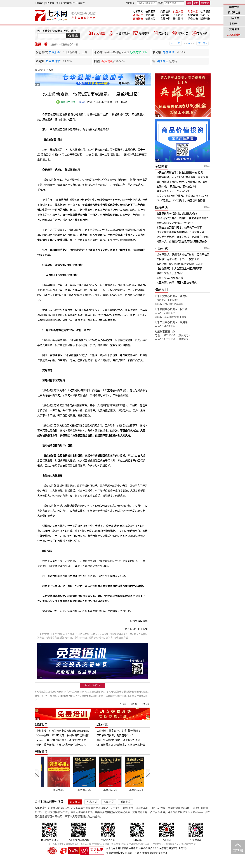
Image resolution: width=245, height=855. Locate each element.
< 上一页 (175, 43)
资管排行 (165, 15)
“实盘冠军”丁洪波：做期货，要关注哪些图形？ (183, 218)
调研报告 (138, 18)
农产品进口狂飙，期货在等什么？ (115, 735)
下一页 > (202, 43)
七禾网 (82, 102)
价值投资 (150, 18)
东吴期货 (75, 802)
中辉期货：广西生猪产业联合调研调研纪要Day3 (62, 730)
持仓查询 (193, 18)
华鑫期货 (92, 802)
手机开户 (234, 23)
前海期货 (126, 802)
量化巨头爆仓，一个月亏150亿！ (175, 191)
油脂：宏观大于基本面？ (170, 273)
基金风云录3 (103, 790)
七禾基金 (178, 15)
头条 (51, 70)
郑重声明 (173, 848)
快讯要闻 (150, 11)
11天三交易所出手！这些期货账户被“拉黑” (180, 172)
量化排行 (178, 18)
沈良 (73, 31)
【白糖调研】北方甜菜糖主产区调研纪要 (179, 268)
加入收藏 (49, 3)
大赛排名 (150, 15)
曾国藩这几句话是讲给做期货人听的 (177, 213)
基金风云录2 (77, 790)
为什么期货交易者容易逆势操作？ (175, 223)
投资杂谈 (161, 207)
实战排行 (165, 18)
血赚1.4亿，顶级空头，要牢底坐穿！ (177, 186)
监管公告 (205, 15)
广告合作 (154, 848)
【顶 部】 (134, 704)
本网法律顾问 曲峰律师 (127, 848)
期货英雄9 (51, 790)
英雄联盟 (99, 33)
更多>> (207, 166)
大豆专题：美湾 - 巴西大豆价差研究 (177, 282)
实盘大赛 (178, 11)
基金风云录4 (128, 790)
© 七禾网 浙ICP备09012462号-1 (63, 844)
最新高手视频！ (69, 102)
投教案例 (193, 15)
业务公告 (183, 848)
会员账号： (131, 3)
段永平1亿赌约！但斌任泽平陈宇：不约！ (119, 740)
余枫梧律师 (144, 848)
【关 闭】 (145, 704)
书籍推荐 (41, 751)
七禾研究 (138, 11)
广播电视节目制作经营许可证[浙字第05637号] (174, 844)
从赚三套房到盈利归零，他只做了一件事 (179, 227)
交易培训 (165, 11)
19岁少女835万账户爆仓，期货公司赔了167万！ (183, 196)
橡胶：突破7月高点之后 (170, 278)
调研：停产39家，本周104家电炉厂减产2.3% (61, 744)
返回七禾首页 (92, 685)
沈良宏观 (138, 15)
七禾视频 (205, 11)
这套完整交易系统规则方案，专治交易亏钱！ (182, 232)
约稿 (66, 31)
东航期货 (109, 802)
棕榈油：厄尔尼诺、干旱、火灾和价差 (178, 259)
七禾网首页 (40, 70)
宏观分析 (202, 33)
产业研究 (161, 248)
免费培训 (144, 33)
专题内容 (161, 166)
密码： (161, 3)
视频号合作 (234, 12)
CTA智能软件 (122, 33)
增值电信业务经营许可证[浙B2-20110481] (130, 844)
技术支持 (110, 848)
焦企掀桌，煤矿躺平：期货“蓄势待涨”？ (118, 730)
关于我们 (163, 848)
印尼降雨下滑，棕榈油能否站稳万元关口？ (180, 264)
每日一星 (193, 11)
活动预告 (205, 18)
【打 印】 (122, 704)
